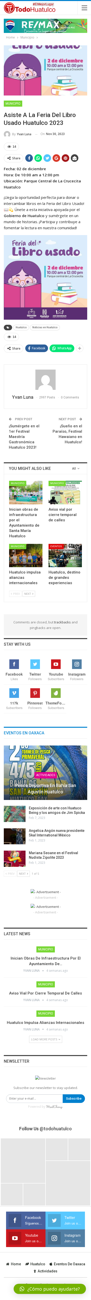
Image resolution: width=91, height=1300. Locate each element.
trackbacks (62, 622)
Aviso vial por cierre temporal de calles (45, 993)
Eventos (56, 546)
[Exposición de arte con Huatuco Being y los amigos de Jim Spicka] (15, 814)
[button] (50, 1289)
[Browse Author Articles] (45, 380)
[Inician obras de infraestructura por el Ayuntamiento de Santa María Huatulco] (25, 492)
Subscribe (74, 1098)
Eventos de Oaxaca (69, 1264)
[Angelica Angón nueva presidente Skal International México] (15, 836)
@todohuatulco (56, 1128)
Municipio (13, 103)
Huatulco (21, 327)
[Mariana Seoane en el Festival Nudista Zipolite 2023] (15, 859)
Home (16, 1264)
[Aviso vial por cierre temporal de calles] (65, 492)
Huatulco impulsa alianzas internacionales (45, 1022)
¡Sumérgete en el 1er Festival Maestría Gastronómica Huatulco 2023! (24, 437)
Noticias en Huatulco (44, 327)
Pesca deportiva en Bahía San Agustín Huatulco (45, 788)
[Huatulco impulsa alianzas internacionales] (25, 555)
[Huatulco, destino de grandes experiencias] (65, 555)
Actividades (45, 775)
